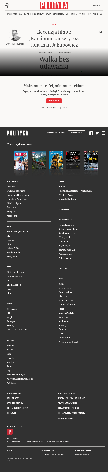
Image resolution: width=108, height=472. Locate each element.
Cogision (53, 454)
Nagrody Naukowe (67, 199)
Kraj (20, 14)
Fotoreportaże (65, 292)
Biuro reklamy (13, 398)
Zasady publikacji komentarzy (71, 398)
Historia (62, 296)
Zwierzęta (63, 316)
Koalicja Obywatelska (17, 231)
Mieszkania (12, 308)
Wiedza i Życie (14, 203)
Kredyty (11, 325)
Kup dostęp (54, 100)
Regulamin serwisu (66, 393)
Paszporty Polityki (16, 374)
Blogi (61, 283)
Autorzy (62, 325)
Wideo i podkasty (73, 14)
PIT (8, 313)
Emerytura (12, 321)
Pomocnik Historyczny (18, 194)
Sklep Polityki (65, 337)
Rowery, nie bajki (66, 249)
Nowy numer (11, 14)
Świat (26, 14)
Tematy (62, 329)
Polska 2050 (13, 248)
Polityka (11, 186)
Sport (61, 308)
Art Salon (11, 382)
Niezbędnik (12, 215)
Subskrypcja (76, 133)
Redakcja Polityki (14, 393)
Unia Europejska (15, 276)
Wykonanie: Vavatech (82, 454)
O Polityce (11, 413)
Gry (8, 370)
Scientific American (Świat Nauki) (75, 190)
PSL (9, 243)
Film (54, 25)
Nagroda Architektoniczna (20, 378)
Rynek (33, 14)
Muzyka (11, 349)
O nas (61, 333)
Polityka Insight (47, 451)
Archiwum (63, 321)
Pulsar (61, 186)
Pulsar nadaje (65, 258)
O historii (63, 241)
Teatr (9, 366)
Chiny (9, 293)
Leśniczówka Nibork (83, 451)
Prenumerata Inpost (56, 133)
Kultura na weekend (68, 228)
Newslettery (58, 14)
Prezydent (12, 256)
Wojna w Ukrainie (15, 272)
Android (14, 438)
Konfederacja (13, 252)
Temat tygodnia (66, 224)
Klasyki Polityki (66, 312)
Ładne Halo (60, 454)
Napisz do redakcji (15, 403)
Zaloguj (96, 5)
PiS (8, 235)
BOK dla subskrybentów (17, 408)
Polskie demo (65, 253)
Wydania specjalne (16, 190)
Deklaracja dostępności (68, 408)
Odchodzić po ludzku (68, 304)
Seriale (10, 358)
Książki (10, 345)
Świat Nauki (13, 207)
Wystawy (11, 362)
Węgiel (10, 317)
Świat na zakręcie (67, 233)
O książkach (64, 237)
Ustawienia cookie (66, 418)
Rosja (9, 288)
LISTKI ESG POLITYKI (17, 329)
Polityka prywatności (67, 403)
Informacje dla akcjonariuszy (71, 413)
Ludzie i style (65, 287)
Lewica (10, 239)
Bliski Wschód (14, 284)
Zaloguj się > (61, 107)
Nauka (48, 14)
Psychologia (64, 245)
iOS (8, 438)
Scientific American (17, 199)
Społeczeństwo (65, 300)
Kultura (40, 14)
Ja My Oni (11, 211)
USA (9, 280)
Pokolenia (86, 14)
